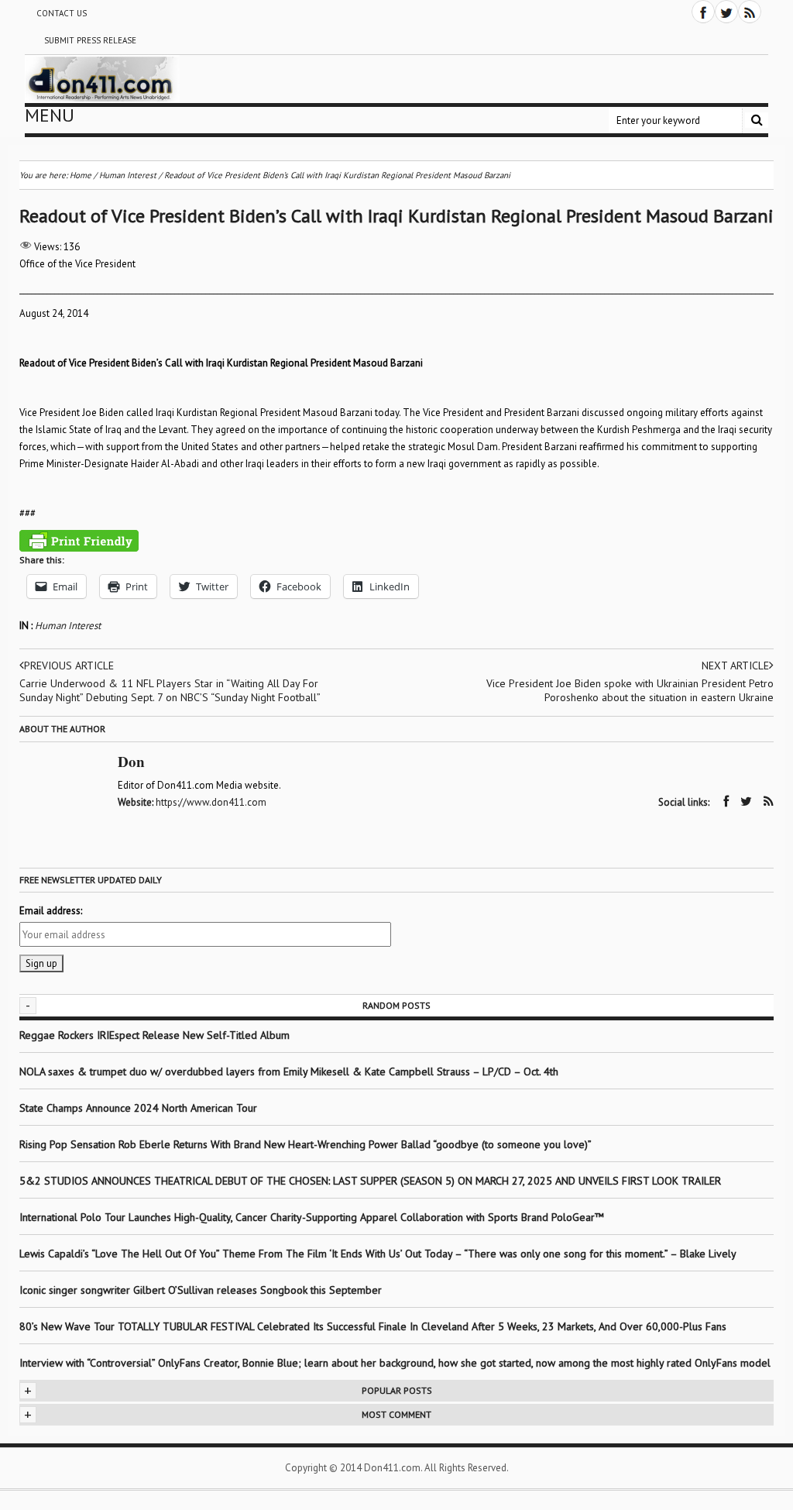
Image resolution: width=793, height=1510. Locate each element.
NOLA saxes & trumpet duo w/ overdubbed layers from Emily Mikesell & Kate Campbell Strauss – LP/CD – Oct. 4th (288, 1071)
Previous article (69, 665)
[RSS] (749, 11)
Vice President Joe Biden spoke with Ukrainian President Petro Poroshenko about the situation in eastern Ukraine (630, 690)
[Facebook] (703, 11)
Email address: (50, 910)
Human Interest (68, 625)
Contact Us (61, 13)
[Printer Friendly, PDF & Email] (79, 541)
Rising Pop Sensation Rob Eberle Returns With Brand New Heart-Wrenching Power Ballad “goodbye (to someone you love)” (305, 1144)
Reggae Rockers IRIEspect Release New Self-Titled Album (156, 1035)
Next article (735, 665)
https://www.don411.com (211, 802)
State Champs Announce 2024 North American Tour (138, 1108)
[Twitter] (726, 11)
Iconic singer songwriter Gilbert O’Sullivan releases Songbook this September (200, 1290)
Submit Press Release (90, 40)
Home (80, 175)
